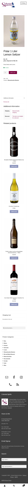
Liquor (5, 349)
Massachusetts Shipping (13, 80)
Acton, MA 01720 (5, 420)
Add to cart (12, 72)
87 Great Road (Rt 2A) (6, 418)
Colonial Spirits (12, 399)
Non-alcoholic (7, 358)
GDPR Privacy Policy (6, 480)
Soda (5, 363)
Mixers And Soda (7, 356)
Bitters (5, 343)
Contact (10, 407)
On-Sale (5, 360)
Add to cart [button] (14, 166)
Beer (5, 340)
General (5, 345)
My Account (4, 486)
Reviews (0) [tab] (6, 101)
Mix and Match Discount (9, 354)
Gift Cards (6, 347)
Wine (5, 365)
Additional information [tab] (9, 98)
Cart (21, 485)
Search (14, 486)
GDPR (16, 477)
